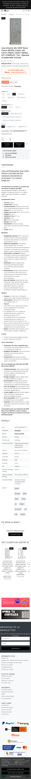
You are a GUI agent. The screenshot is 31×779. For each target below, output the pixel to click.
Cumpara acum (7, 145)
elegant (22, 504)
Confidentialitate (6, 667)
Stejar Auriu (11, 97)
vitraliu (23, 499)
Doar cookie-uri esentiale (15, 773)
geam (24, 493)
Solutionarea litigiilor (7, 696)
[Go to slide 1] (9, 43)
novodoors (18, 509)
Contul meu (5, 714)
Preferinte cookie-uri (15, 776)
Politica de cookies (13, 762)
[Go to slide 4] (14, 43)
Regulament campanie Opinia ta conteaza (14, 660)
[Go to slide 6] (17, 43)
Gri (14, 94)
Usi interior (4, 14)
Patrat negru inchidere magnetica (11, 117)
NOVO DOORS (19, 433)
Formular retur (6, 683)
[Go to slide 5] (16, 43)
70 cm (11, 107)
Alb (3, 94)
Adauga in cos (19, 145)
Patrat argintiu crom (16, 113)
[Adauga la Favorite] (27, 143)
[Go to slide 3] (13, 43)
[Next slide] (27, 563)
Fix (3, 126)
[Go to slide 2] (11, 43)
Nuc (3, 97)
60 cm (4, 107)
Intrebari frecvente (7, 692)
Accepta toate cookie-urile (15, 769)
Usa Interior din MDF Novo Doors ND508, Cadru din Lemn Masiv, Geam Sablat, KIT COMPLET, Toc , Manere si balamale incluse (20, 567)
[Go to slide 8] (21, 43)
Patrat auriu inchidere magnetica (11, 120)
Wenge (4, 101)
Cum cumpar (5, 678)
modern (22, 514)
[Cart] (28, 11)
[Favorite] (26, 11)
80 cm (17, 107)
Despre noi (4, 658)
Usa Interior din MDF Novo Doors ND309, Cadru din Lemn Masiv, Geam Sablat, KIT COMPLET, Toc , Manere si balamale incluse (7, 567)
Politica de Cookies (7, 669)
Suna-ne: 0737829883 (11, 153)
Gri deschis (21, 94)
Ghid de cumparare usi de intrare (11, 662)
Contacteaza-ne (6, 698)
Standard (11, 14)
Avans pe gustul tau (17, 72)
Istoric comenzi (6, 709)
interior (17, 488)
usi (15, 504)
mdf (16, 514)
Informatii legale (6, 689)
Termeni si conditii (7, 665)
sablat (16, 499)
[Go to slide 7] (19, 43)
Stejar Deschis (21, 97)
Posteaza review (15, 534)
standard (17, 493)
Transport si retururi (7, 680)
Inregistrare (5, 705)
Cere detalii (8, 155)
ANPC (3, 694)
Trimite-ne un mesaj (10, 157)
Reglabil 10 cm (11, 126)
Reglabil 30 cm (22, 126)
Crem (8, 94)
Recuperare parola (7, 707)
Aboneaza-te (15, 648)
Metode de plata (6, 676)
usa (25, 509)
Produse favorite (6, 712)
